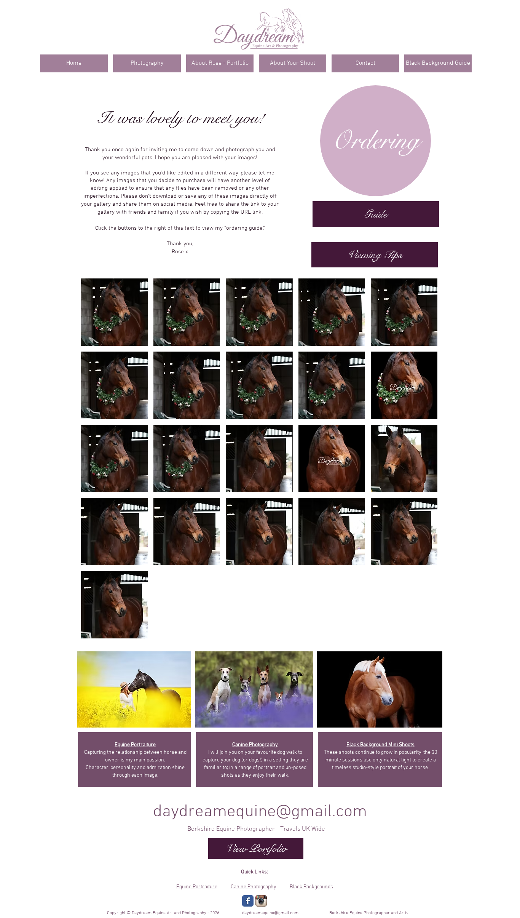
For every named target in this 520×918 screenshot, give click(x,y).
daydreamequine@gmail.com (260, 812)
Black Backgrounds (311, 887)
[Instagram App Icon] (261, 901)
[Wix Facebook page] (248, 901)
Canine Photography (253, 887)
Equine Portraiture (196, 887)
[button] (114, 312)
